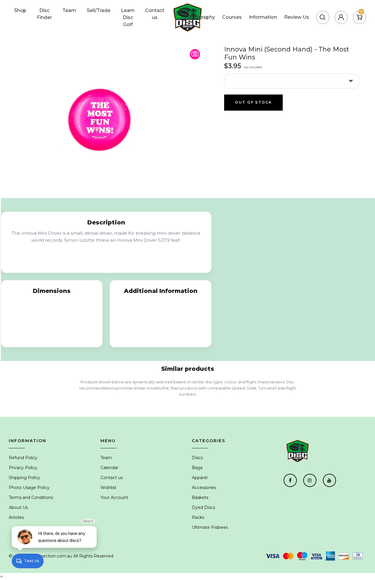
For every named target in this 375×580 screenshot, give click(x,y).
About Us (18, 507)
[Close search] (360, 10)
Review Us (296, 17)
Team (69, 10)
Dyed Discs (203, 507)
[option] (99, 119)
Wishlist (108, 487)
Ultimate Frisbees (210, 527)
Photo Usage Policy (29, 487)
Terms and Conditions (31, 497)
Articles (16, 517)
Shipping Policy (24, 477)
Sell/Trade (98, 10)
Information (263, 17)
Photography (199, 17)
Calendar (109, 467)
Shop (20, 10)
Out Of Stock (253, 102)
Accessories (204, 487)
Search (335, 10)
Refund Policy (23, 457)
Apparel (199, 477)
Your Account (114, 497)
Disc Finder (44, 14)
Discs (197, 457)
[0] (359, 17)
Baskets (200, 497)
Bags (197, 467)
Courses (232, 17)
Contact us (154, 14)
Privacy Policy (23, 467)
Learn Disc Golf (127, 17)
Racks (198, 517)
